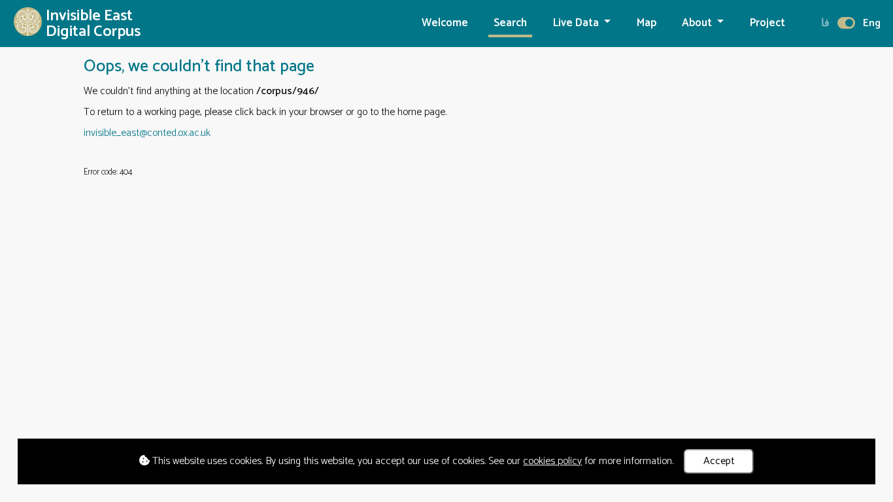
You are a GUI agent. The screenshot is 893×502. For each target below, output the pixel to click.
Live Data (577, 23)
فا (825, 23)
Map (646, 23)
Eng (872, 23)
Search (510, 23)
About (698, 23)
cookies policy (552, 461)
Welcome (445, 23)
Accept (719, 461)
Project (767, 23)
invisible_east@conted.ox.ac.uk (147, 133)
